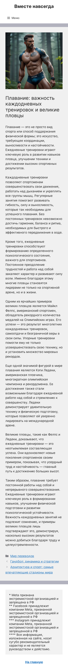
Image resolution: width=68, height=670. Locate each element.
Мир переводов (22, 556)
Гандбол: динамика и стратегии (34, 561)
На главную (34, 662)
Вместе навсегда (34, 6)
